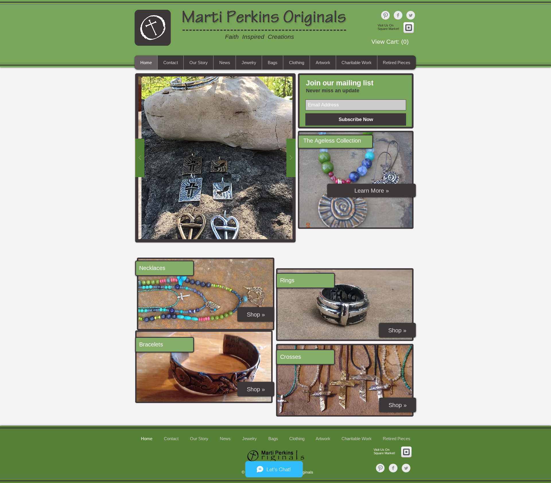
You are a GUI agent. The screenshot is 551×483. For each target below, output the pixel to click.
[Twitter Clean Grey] (410, 15)
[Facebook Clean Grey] (398, 15)
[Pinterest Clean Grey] (385, 15)
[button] (392, 41)
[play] (277, 78)
